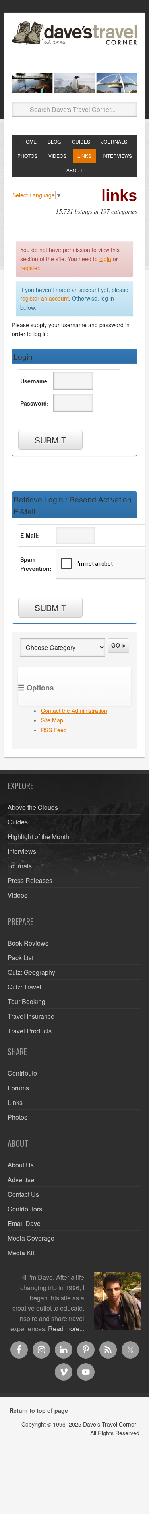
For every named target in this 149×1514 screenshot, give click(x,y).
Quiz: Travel (24, 986)
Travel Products (30, 1030)
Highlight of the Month (38, 836)
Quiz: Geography (31, 972)
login (105, 259)
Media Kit (21, 1252)
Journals (20, 865)
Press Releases (30, 880)
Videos (17, 895)
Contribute (22, 1073)
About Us (21, 1164)
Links (15, 1102)
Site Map (52, 720)
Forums (18, 1087)
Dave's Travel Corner (74, 43)
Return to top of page (39, 1410)
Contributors (25, 1208)
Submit (50, 440)
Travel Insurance (31, 1016)
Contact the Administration (74, 710)
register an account (44, 298)
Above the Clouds (33, 807)
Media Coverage (31, 1238)
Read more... (66, 1328)
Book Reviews (28, 942)
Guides (18, 821)
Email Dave (24, 1223)
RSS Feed (54, 730)
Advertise (21, 1179)
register (29, 268)
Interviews (22, 851)
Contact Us (23, 1194)
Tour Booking (26, 1001)
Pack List (20, 957)
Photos (17, 1117)
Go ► (119, 645)
